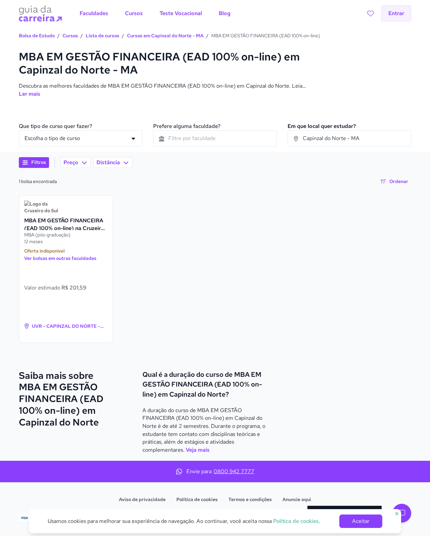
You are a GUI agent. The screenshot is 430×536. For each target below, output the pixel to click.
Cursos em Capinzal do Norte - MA (165, 36)
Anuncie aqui (297, 499)
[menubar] (155, 13)
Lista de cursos (102, 36)
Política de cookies (197, 499)
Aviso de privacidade (142, 499)
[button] (401, 513)
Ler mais (29, 93)
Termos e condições (250, 499)
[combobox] (215, 138)
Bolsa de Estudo (37, 36)
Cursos (70, 36)
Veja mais (198, 449)
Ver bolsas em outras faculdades (60, 258)
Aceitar (361, 521)
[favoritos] (370, 13)
